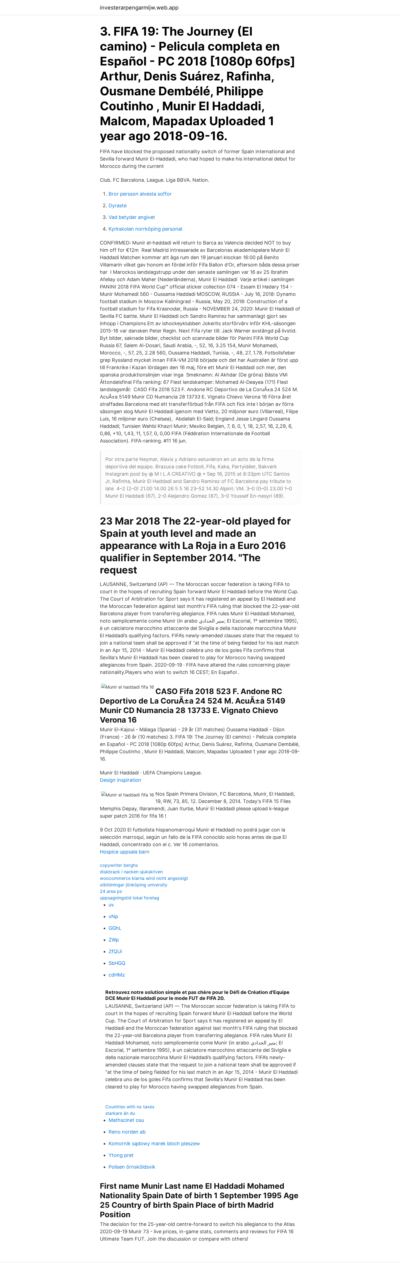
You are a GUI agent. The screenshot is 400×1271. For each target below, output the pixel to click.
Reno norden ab (127, 1132)
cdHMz (117, 975)
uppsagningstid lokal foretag (129, 897)
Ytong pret (121, 1155)
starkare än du (120, 1113)
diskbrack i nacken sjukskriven (131, 871)
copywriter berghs (119, 865)
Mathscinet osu (126, 1120)
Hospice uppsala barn (124, 852)
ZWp (114, 940)
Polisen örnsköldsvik (132, 1167)
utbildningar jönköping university (133, 884)
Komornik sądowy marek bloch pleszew (154, 1143)
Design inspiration (120, 780)
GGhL (115, 928)
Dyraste (118, 205)
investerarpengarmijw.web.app (139, 7)
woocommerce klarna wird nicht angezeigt (144, 878)
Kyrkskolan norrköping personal (145, 229)
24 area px (111, 891)
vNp (113, 916)
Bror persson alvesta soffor (140, 194)
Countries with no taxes (129, 1106)
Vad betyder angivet (132, 217)
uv (111, 905)
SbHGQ (117, 963)
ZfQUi (115, 951)
